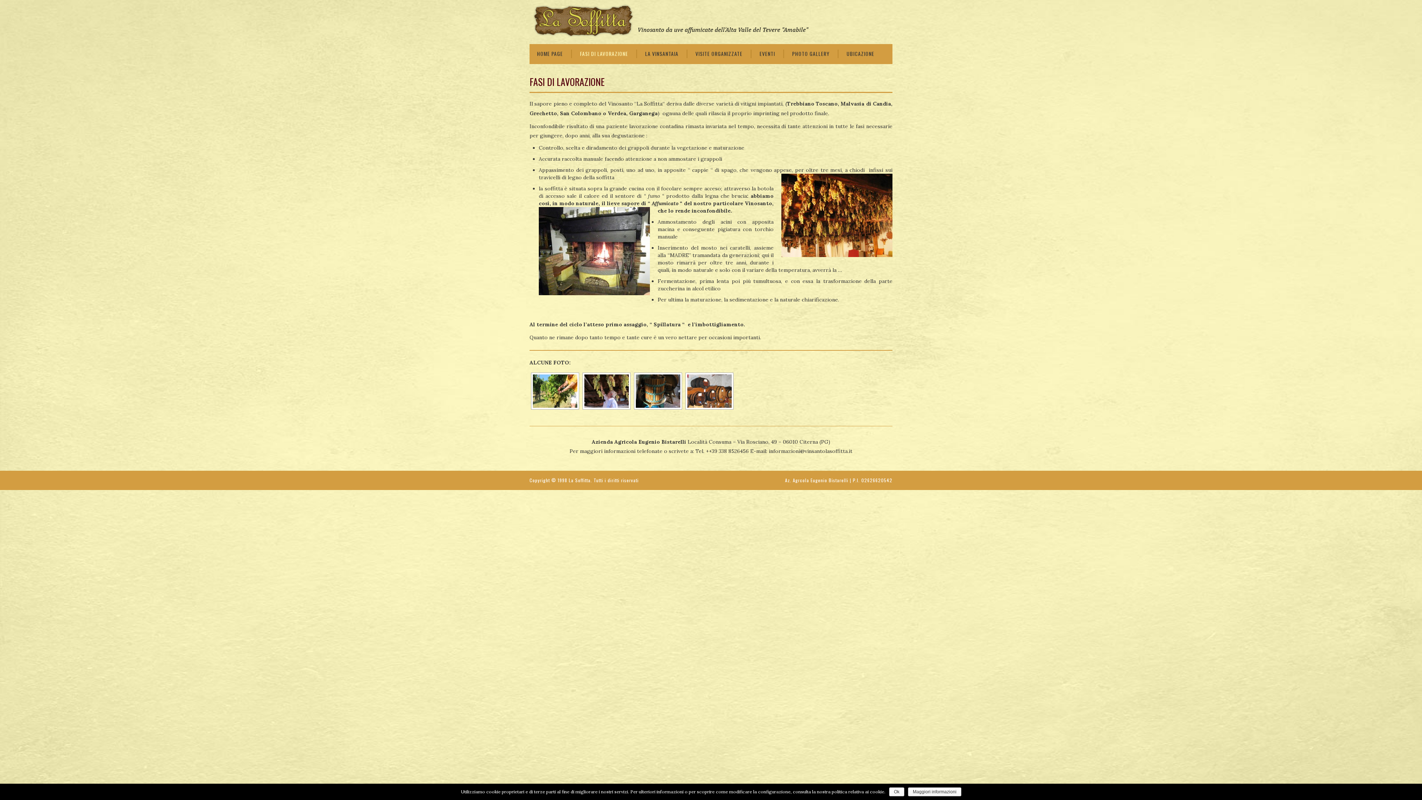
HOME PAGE (550, 53)
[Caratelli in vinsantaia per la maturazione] (709, 391)
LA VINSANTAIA (661, 53)
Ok (896, 791)
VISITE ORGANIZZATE (718, 53)
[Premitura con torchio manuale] (657, 391)
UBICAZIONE (860, 53)
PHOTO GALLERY (811, 53)
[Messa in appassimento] (606, 391)
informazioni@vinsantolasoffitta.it (810, 451)
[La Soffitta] (670, 20)
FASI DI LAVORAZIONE (604, 53)
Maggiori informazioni (935, 791)
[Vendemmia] (554, 391)
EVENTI (767, 53)
